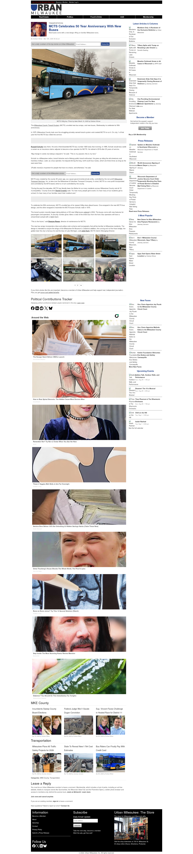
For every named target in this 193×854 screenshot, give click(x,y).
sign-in (55, 801)
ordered (86, 212)
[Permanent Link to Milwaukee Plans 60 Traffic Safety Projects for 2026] (46, 772)
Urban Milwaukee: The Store (134, 812)
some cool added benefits (49, 292)
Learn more (80, 303)
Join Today (145, 128)
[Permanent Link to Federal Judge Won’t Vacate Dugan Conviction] (78, 734)
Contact (35, 826)
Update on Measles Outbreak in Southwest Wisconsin (148, 146)
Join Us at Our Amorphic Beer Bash (43, 2)
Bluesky (45, 847)
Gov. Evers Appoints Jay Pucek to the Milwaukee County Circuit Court (149, 306)
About (34, 819)
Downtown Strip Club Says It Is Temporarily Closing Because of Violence (149, 81)
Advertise (35, 823)
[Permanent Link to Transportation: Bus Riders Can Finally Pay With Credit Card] (110, 772)
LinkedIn (41, 847)
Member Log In (74, 2)
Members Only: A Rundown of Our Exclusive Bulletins (148, 28)
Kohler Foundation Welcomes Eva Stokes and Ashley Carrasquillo (148, 354)
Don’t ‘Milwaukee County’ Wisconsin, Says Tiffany (147, 239)
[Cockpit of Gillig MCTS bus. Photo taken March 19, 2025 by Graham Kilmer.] (46, 269)
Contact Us (65, 806)
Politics (70, 17)
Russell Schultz (37, 146)
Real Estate (44, 17)
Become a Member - (62, 2)
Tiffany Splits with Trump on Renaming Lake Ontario (148, 46)
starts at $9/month (74, 792)
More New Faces (135, 367)
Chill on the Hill (141, 413)
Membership (148, 17)
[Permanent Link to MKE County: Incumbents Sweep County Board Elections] (46, 734)
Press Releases (145, 140)
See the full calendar (136, 428)
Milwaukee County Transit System (46, 125)
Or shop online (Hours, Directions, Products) (130, 844)
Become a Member (145, 117)
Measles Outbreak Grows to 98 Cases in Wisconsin (149, 62)
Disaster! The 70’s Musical (145, 388)
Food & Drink (96, 17)
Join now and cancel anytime (42, 796)
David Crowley (61, 190)
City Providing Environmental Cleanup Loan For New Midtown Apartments (148, 101)
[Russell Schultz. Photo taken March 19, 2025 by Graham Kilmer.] (110, 269)
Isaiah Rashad (140, 421)
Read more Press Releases (139, 211)
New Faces (145, 300)
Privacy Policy (37, 829)
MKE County (44, 778)
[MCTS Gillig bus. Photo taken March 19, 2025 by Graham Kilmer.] (46, 246)
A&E (122, 17)
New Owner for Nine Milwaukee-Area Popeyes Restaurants (149, 220)
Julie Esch (86, 231)
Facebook (34, 847)
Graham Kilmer (37, 39)
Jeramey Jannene (46, 774)
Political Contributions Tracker (51, 299)
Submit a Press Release (40, 833)
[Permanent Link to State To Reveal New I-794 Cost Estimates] (78, 772)
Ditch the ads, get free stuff (82, 833)
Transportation (55, 778)
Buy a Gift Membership (137, 134)
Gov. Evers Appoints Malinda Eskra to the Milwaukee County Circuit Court (149, 329)
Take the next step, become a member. (87, 830)
